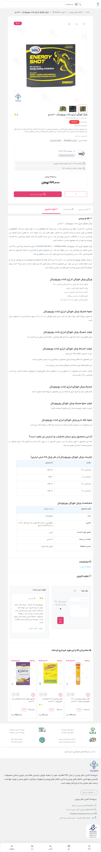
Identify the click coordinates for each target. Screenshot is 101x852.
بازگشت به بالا (88, 792)
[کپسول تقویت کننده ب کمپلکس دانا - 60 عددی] (23, 673)
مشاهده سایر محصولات (67, 155)
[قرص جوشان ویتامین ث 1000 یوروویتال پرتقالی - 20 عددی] (78, 673)
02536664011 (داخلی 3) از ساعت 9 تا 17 (80, 810)
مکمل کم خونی (55, 140)
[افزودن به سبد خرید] (88, 695)
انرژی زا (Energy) (70, 140)
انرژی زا (40, 250)
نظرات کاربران (50, 209)
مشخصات (67, 209)
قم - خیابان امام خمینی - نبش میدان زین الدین (76, 818)
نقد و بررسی (83, 209)
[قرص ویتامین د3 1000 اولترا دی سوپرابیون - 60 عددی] (50, 673)
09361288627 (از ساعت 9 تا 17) (83, 806)
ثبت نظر (60, 620)
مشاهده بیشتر (85, 567)
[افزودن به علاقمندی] (68, 694)
